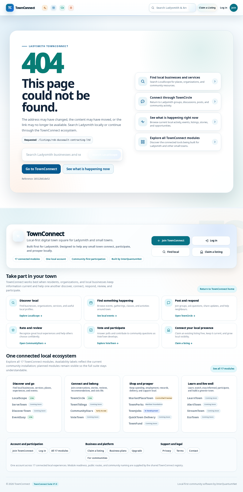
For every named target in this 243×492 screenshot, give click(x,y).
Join (233, 7)
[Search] (192, 8)
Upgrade (137, 450)
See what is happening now (88, 169)
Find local (173, 252)
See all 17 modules (223, 368)
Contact (193, 450)
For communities (97, 458)
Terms (180, 450)
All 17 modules (59, 450)
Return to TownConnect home (217, 289)
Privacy (167, 450)
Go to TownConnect (41, 169)
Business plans (118, 450)
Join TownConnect (173, 240)
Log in (223, 7)
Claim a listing (213, 252)
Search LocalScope (105, 154)
